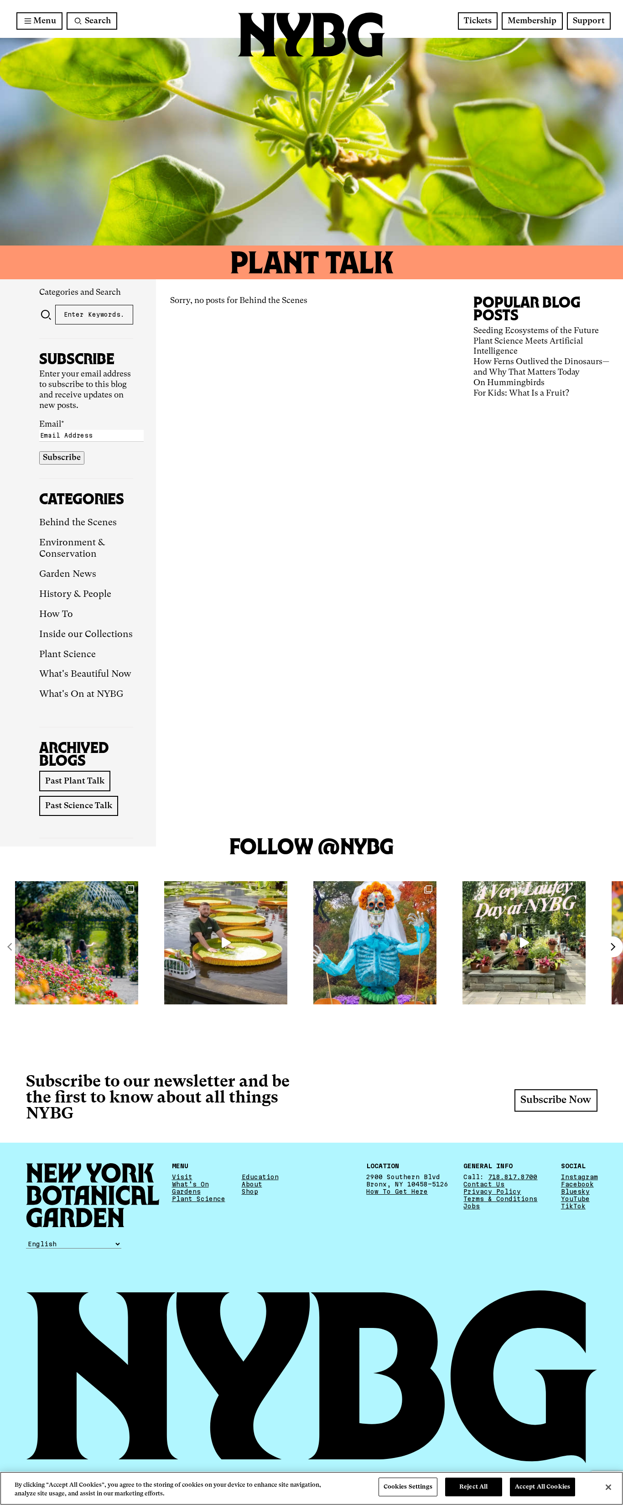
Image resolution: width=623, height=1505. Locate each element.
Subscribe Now (555, 1100)
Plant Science (67, 654)
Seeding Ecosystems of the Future (536, 331)
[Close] (608, 1487)
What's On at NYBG (81, 694)
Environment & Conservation (72, 548)
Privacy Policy (492, 1191)
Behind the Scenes (78, 523)
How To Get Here (397, 1191)
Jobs (471, 1206)
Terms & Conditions (500, 1198)
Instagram (579, 1177)
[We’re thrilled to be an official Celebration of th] (524, 942)
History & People (75, 594)
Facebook (577, 1184)
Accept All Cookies (542, 1487)
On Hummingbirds (509, 383)
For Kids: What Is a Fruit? (521, 393)
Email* (51, 424)
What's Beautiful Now (85, 674)
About (252, 1184)
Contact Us (483, 1184)
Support (589, 21)
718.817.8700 (512, 1177)
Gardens (186, 1191)
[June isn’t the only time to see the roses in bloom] (76, 942)
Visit (182, 1177)
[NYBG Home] (311, 34)
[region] (311, 1488)
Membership (532, 21)
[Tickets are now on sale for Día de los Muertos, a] (374, 942)
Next (612, 946)
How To (56, 614)
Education (260, 1177)
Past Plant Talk (74, 781)
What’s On (190, 1184)
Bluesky (575, 1191)
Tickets (478, 21)
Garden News (67, 574)
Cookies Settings (408, 1487)
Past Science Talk (78, 806)
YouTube (575, 1198)
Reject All (473, 1487)
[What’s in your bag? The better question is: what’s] (225, 942)
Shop (250, 1191)
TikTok (573, 1206)
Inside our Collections (86, 634)
